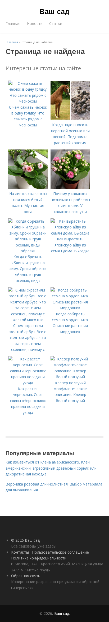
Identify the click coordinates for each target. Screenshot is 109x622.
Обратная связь (25, 575)
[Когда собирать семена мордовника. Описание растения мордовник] (70, 307)
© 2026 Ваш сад (25, 540)
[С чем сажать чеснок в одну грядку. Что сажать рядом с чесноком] (28, 101)
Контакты (20, 552)
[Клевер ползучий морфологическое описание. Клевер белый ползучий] (70, 376)
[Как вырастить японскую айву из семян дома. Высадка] (70, 233)
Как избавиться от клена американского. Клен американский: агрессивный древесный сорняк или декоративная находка (51, 468)
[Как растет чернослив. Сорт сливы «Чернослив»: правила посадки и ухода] (28, 382)
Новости (35, 23)
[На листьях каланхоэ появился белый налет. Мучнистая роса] (28, 187)
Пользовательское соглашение (60, 552)
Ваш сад (54, 11)
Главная (13, 23)
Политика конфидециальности (38, 558)
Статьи (55, 23)
